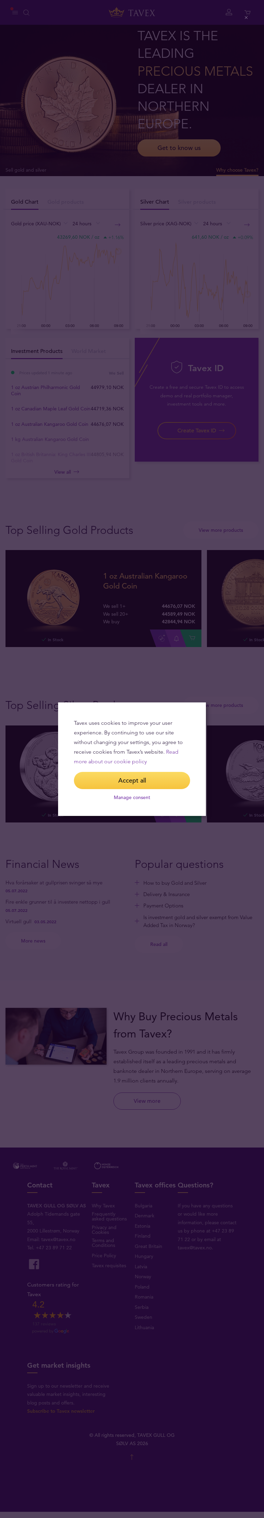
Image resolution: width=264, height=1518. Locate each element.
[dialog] (132, 759)
